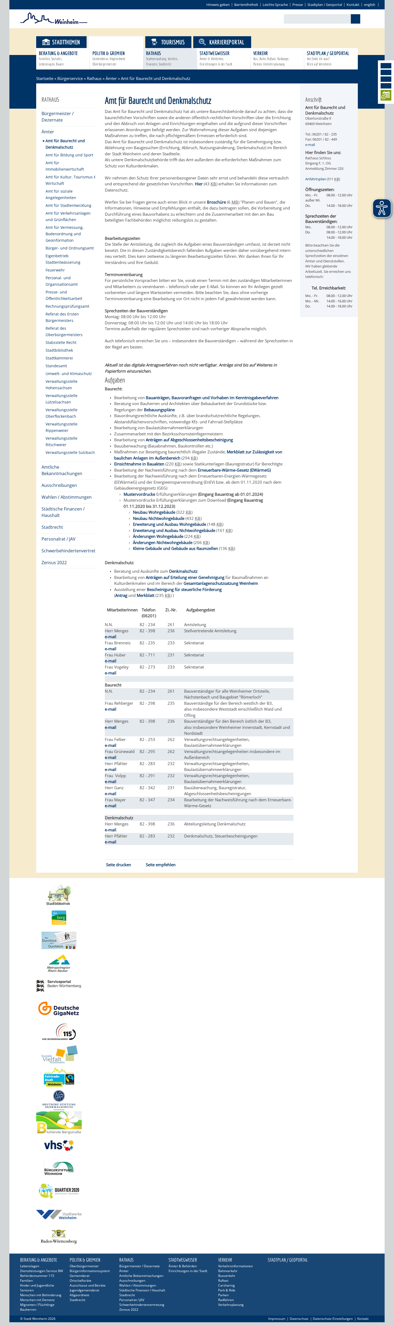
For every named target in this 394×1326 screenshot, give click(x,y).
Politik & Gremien (108, 58)
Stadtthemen (66, 42)
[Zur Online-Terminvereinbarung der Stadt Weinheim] (386, 96)
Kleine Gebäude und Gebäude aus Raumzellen (175, 548)
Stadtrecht (52, 527)
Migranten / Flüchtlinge (37, 1304)
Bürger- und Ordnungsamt (70, 248)
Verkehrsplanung (231, 1304)
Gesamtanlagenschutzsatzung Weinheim (221, 583)
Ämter (111, 78)
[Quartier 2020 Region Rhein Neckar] (197, 1191)
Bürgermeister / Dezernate (58, 117)
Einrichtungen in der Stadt (188, 1271)
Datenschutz (299, 1318)
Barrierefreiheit (246, 4)
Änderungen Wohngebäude (158, 536)
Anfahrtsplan (315, 179)
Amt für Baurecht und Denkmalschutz (65, 144)
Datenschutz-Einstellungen (333, 1318)
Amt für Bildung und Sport (69, 154)
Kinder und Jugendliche (37, 1285)
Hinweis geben (218, 4)
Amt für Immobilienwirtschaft (65, 166)
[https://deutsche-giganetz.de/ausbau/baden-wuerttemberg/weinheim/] (197, 1008)
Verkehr (271, 58)
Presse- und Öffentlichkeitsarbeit (64, 295)
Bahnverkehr (227, 1271)
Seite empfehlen (161, 864)
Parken (223, 1295)
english (369, 4)
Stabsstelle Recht (61, 342)
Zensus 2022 (54, 562)
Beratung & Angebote (58, 58)
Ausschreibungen (59, 485)
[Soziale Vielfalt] (197, 1054)
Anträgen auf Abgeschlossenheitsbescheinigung (189, 439)
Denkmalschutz (183, 571)
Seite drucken (118, 864)
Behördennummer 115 (37, 1275)
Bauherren (28, 1309)
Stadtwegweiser (216, 58)
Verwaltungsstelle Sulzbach (70, 452)
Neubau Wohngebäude (154, 512)
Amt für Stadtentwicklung (68, 205)
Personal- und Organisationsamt (62, 281)
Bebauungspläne (159, 409)
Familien (26, 1280)
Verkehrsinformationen (235, 1266)
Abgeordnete (79, 1295)
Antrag (121, 595)
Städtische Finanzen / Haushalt (63, 512)
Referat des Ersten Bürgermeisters (62, 317)
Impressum (276, 1318)
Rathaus (162, 58)
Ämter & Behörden (183, 1266)
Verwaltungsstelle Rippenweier (61, 427)
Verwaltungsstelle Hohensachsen (61, 384)
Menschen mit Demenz (37, 1300)
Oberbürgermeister (84, 1266)
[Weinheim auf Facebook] (386, 65)
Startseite (44, 78)
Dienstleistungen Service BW (41, 1271)
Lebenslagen (29, 1266)
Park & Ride (226, 1290)
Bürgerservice (120, 42)
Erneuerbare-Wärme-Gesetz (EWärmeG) (234, 470)
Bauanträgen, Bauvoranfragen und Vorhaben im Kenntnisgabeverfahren (212, 397)
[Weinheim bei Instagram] (386, 72)
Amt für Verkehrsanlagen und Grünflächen (68, 216)
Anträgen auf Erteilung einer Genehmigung (185, 577)
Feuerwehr (55, 270)
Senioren (27, 1290)
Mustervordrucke (139, 494)
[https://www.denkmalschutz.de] (197, 1100)
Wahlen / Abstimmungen (67, 497)
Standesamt (56, 365)
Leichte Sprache (275, 4)
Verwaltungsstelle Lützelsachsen (61, 399)
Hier (199, 183)
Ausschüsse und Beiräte (88, 1285)
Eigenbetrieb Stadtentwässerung (63, 259)
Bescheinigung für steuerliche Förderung (185, 589)
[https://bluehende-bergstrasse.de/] (197, 1122)
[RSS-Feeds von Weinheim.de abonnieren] (386, 86)
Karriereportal (226, 42)
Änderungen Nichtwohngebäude (162, 542)
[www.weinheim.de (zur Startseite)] (53, 23)
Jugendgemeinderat (84, 1290)
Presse (297, 4)
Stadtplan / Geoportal (324, 4)
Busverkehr (226, 1275)
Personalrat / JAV (59, 539)
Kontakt (353, 4)
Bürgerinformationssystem (90, 1271)
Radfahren (226, 1300)
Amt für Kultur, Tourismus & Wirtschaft (71, 180)
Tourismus (173, 42)
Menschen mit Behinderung (40, 1295)
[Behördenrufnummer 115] (197, 1031)
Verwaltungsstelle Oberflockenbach (61, 413)
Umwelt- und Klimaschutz (69, 373)
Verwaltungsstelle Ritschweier (61, 441)
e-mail (110, 636)
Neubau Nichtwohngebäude (158, 518)
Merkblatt (145, 595)
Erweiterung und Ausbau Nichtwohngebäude (174, 530)
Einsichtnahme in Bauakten (139, 464)
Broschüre (216, 202)
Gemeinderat (80, 1275)
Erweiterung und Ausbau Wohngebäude (169, 524)
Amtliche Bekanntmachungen (62, 470)
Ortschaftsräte (80, 1280)
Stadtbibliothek (59, 350)
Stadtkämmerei (59, 358)
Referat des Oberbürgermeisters (64, 331)
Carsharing (226, 1285)
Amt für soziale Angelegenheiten (61, 194)
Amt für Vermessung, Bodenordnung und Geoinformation (65, 234)
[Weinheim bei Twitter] (386, 79)
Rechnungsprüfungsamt (67, 306)
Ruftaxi (223, 1280)
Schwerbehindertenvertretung (68, 551)
